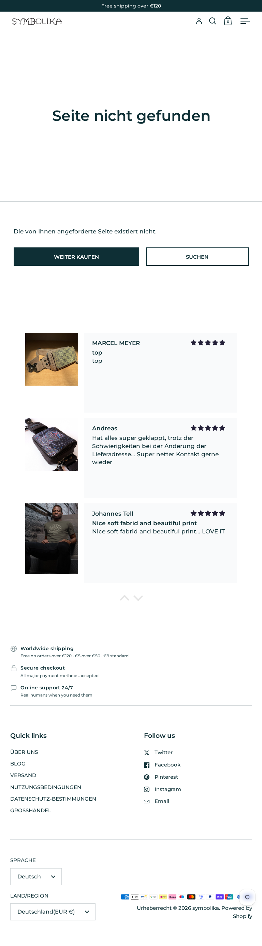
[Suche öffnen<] (212, 21)
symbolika (205, 908)
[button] (212, 21)
